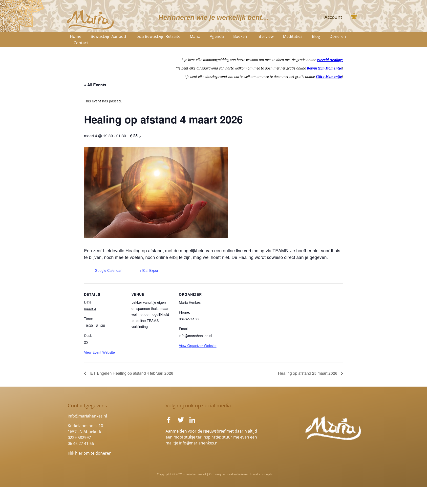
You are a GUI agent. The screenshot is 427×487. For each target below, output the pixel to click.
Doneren (337, 36)
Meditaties (292, 36)
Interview (265, 36)
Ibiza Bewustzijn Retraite (157, 36)
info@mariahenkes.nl (87, 416)
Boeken (240, 36)
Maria (195, 36)
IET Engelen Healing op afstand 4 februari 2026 (131, 373)
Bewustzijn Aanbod (108, 36)
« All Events (95, 85)
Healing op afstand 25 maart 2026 (308, 373)
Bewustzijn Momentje (324, 68)
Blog (316, 36)
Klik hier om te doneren (89, 453)
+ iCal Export (149, 270)
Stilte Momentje (329, 76)
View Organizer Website (197, 345)
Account (333, 17)
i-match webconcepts (257, 474)
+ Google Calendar (107, 270)
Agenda (217, 36)
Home (75, 36)
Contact (81, 43)
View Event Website (99, 352)
